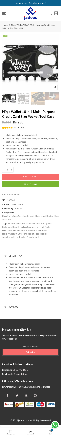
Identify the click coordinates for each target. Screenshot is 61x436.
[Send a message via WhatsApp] (55, 424)
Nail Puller (42, 230)
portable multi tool (11, 237)
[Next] (56, 63)
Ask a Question (11, 194)
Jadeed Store (16, 204)
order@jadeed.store (17, 374)
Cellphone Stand (9, 226)
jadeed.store (24, 420)
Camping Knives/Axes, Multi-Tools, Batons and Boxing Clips (30, 216)
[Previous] (5, 63)
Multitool (32, 230)
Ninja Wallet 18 (9, 233)
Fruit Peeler (45, 226)
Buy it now (30, 184)
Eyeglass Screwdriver (28, 226)
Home (5, 25)
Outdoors (6, 219)
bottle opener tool (31, 223)
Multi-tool (22, 230)
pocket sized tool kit (37, 233)
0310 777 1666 (20, 370)
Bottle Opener (14, 223)
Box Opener (46, 223)
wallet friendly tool (30, 237)
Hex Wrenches (9, 230)
